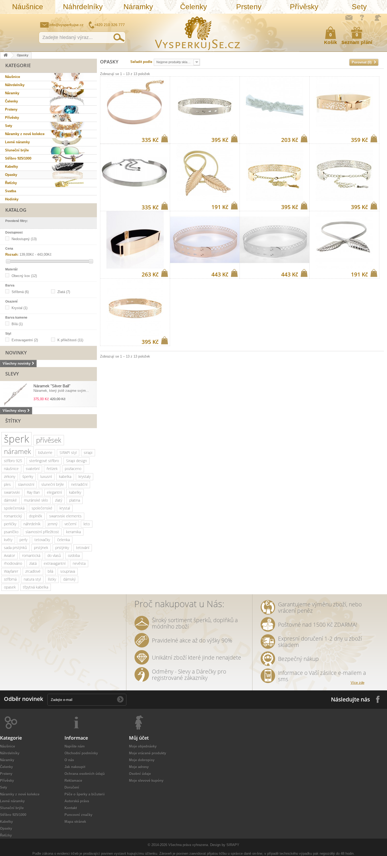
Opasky (11, 175)
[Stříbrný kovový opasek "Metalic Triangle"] (274, 240)
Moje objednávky (143, 746)
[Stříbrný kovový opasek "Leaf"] (344, 240)
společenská (14, 508)
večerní (70, 523)
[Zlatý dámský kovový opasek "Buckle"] (135, 240)
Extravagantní (25, 340)
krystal (64, 508)
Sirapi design (76, 460)
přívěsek (48, 440)
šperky (27, 476)
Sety (359, 7)
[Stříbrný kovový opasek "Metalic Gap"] (205, 105)
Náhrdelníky (83, 7)
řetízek (52, 468)
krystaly (84, 476)
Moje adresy (139, 767)
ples (7, 484)
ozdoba (74, 555)
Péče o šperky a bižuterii (84, 794)
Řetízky (11, 183)
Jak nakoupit (74, 767)
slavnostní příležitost (42, 531)
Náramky (138, 7)
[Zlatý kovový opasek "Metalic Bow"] (344, 105)
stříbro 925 (13, 460)
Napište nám (349, 17)
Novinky (16, 352)
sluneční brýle (52, 484)
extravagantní (55, 563)
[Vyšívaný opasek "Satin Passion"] (274, 105)
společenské (42, 508)
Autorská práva (76, 801)
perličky (10, 523)
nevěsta (79, 563)
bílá (50, 571)
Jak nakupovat (362, 17)
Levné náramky (17, 142)
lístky (52, 579)
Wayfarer (11, 571)
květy (8, 539)
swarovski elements (65, 515)
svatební (32, 468)
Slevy (12, 373)
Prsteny (248, 7)
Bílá (17, 324)
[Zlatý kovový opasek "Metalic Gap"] (135, 307)
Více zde (357, 683)
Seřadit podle (141, 62)
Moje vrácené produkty (147, 753)
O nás (69, 760)
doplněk (35, 515)
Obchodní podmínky (81, 753)
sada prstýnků (15, 547)
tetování (82, 547)
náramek (17, 451)
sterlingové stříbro (44, 460)
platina (74, 500)
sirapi (88, 452)
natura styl (32, 579)
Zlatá (63, 292)
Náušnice (27, 7)
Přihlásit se (377, 17)
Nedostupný (24, 239)
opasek (10, 587)
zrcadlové (33, 571)
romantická (31, 555)
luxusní (46, 476)
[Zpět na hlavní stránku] (6, 55)
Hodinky (11, 199)
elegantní (54, 492)
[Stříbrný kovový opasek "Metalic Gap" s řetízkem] (344, 172)
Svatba (10, 191)
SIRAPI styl (68, 452)
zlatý (58, 500)
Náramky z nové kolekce (24, 134)
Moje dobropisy (142, 760)
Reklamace (73, 781)
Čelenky (193, 7)
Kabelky (11, 167)
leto (86, 523)
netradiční (79, 484)
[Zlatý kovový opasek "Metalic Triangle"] (205, 240)
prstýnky (62, 547)
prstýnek (41, 547)
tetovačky (42, 539)
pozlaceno (73, 468)
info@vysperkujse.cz (66, 25)
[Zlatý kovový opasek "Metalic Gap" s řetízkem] (274, 172)
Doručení (71, 787)
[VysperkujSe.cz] (198, 32)
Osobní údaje (140, 774)
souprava (67, 571)
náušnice (11, 468)
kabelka (65, 476)
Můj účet (139, 738)
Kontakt (70, 808)
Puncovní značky (78, 815)
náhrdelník (32, 523)
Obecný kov (24, 276)
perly (23, 539)
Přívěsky (304, 7)
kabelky (75, 492)
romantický (13, 515)
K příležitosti (70, 340)
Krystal (19, 308)
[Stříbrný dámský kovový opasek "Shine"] (135, 172)
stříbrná (10, 579)
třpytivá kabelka (35, 587)
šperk (16, 439)
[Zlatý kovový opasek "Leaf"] (205, 172)
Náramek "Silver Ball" (51, 386)
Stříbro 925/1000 (18, 158)
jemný (52, 523)
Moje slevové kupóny (146, 781)
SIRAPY (232, 845)
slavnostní (26, 484)
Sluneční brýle (17, 150)
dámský (69, 579)
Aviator (9, 555)
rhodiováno (13, 563)
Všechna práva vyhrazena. (188, 845)
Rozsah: (11, 254)
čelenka (63, 539)
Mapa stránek (75, 822)
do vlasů (54, 555)
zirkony (9, 476)
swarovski (12, 492)
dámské (10, 500)
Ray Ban (33, 492)
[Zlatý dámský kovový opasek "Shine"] (135, 105)
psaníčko (11, 531)
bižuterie (45, 452)
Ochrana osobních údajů (84, 774)
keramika (73, 531)
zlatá (33, 563)
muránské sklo (36, 500)
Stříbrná (20, 292)
